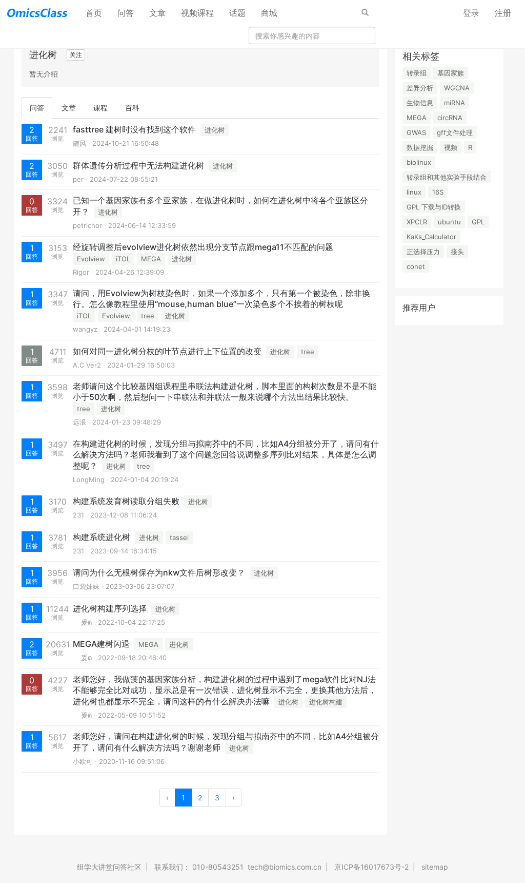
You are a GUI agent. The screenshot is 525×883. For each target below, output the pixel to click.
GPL (478, 222)
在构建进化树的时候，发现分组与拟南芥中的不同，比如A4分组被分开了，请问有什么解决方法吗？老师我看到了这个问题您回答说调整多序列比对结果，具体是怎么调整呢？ (226, 454)
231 (78, 515)
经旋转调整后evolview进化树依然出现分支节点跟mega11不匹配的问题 (203, 247)
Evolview (91, 259)
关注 (76, 55)
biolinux (419, 162)
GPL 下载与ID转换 (434, 207)
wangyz (85, 329)
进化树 (215, 130)
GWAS (416, 132)
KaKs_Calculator (431, 237)
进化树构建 (325, 702)
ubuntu (449, 222)
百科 (132, 107)
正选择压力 (423, 251)
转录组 (417, 73)
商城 (269, 13)
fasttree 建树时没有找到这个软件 (134, 129)
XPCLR (417, 222)
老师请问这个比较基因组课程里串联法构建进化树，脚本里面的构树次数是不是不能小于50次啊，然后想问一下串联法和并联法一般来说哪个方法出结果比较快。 (224, 391)
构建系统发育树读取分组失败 (126, 501)
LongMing (89, 479)
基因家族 (450, 73)
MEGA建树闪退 (101, 644)
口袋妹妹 (86, 586)
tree (147, 316)
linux (414, 192)
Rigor (81, 272)
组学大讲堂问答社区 (109, 866)
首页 (98, 12)
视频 (450, 147)
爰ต (82, 622)
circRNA (449, 117)
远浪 (79, 422)
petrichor (87, 225)
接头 (457, 251)
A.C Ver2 (87, 365)
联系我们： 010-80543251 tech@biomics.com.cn (237, 866)
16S (437, 192)
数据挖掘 (420, 147)
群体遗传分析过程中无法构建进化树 (138, 165)
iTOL (123, 259)
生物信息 (420, 103)
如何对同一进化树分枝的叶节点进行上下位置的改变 (167, 351)
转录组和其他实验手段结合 (447, 177)
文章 (157, 13)
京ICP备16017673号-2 (371, 866)
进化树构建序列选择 (110, 608)
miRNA (454, 103)
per (78, 179)
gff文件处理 (455, 132)
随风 (79, 143)
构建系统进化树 (101, 537)
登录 (471, 13)
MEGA (151, 259)
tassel (179, 537)
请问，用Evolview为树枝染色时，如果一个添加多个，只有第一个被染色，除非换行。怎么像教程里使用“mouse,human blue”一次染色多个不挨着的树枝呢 (221, 298)
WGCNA (457, 88)
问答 (125, 13)
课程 (100, 107)
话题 (237, 13)
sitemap (434, 866)
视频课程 (197, 13)
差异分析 (420, 88)
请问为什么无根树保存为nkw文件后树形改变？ (159, 572)
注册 (503, 13)
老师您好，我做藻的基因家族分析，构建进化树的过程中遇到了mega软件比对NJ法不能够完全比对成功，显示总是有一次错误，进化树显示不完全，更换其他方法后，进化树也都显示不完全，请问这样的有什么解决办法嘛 (224, 690)
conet (416, 266)
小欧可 (83, 761)
